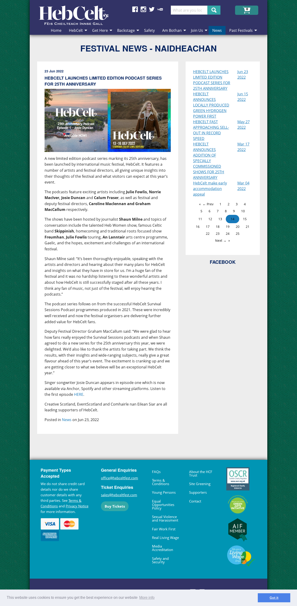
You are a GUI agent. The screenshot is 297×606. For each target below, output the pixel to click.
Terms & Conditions (160, 482)
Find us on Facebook (135, 9)
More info (147, 598)
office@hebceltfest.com (119, 478)
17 (208, 226)
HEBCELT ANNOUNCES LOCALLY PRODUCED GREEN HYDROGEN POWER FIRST (211, 105)
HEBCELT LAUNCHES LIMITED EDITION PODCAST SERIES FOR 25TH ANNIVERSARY (211, 80)
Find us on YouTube (160, 9)
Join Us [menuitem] (197, 30)
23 (218, 233)
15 (245, 219)
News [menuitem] (217, 30)
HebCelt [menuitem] (76, 30)
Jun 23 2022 (242, 74)
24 (227, 233)
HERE (78, 394)
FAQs (156, 471)
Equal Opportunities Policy (163, 504)
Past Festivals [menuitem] (241, 30)
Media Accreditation (162, 548)
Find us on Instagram (143, 9)
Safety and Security (160, 560)
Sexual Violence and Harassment (165, 518)
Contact (195, 501)
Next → (220, 240)
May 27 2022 (243, 124)
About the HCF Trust (200, 473)
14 (232, 219)
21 (247, 226)
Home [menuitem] (56, 30)
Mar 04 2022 (243, 186)
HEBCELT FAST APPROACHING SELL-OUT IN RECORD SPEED (211, 130)
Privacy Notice (77, 506)
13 (220, 219)
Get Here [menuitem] (100, 30)
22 (208, 233)
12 (210, 219)
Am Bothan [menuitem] (172, 30)
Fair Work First (163, 529)
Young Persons (164, 492)
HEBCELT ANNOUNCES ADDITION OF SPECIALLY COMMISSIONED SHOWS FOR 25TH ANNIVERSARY (208, 161)
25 (237, 233)
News (66, 419)
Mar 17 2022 (243, 147)
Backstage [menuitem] (126, 30)
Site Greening (199, 483)
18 (218, 226)
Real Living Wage (165, 537)
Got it (274, 598)
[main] (111, 251)
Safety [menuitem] (149, 30)
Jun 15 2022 (242, 96)
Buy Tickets (115, 506)
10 (243, 211)
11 (200, 219)
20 (237, 226)
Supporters (198, 492)
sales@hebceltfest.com (119, 495)
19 (227, 226)
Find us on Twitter (151, 9)
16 (198, 226)
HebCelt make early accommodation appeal (210, 189)
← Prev (208, 204)
